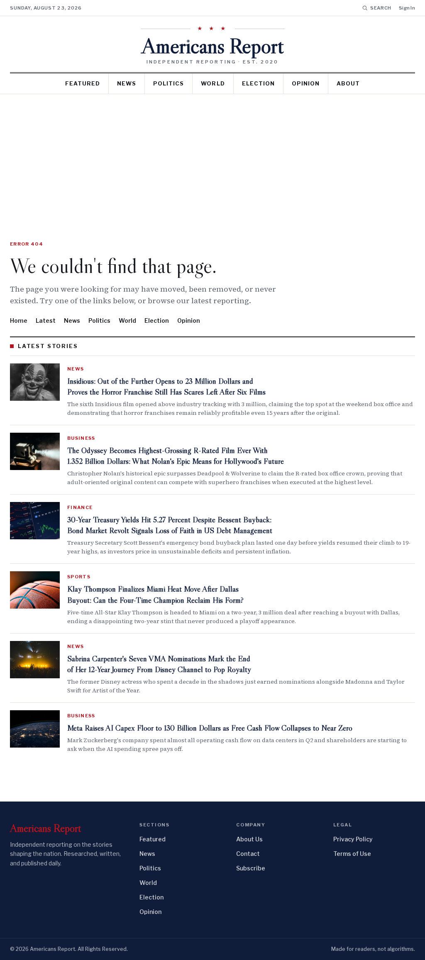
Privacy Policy (353, 839)
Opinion (306, 83)
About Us (249, 839)
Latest (46, 320)
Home (18, 320)
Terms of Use (352, 853)
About (348, 83)
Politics (168, 83)
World (213, 83)
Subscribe (250, 868)
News (126, 83)
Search (380, 8)
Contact (248, 853)
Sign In (407, 8)
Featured (82, 83)
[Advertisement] (212, 156)
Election (258, 83)
